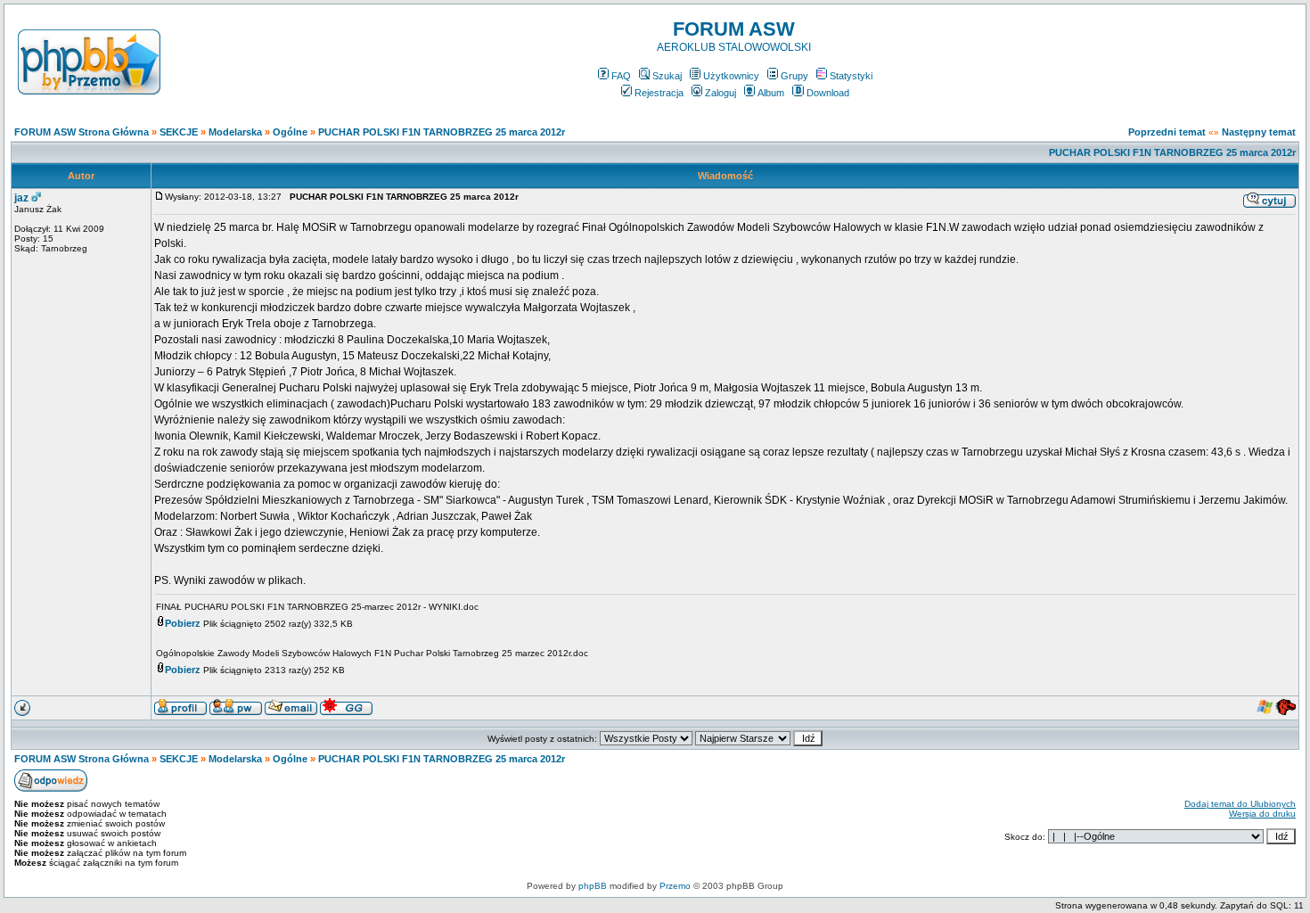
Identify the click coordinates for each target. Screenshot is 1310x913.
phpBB (592, 886)
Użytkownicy (731, 75)
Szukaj (667, 75)
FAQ (621, 75)
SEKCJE (179, 132)
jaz (21, 198)
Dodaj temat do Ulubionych (1240, 804)
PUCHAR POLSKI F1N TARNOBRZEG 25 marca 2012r (441, 132)
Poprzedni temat (1167, 132)
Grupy (794, 75)
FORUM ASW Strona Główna (81, 132)
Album (770, 92)
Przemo (675, 886)
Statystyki (851, 75)
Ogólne (290, 132)
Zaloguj (720, 92)
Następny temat (1259, 132)
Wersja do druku (1262, 813)
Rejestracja (659, 92)
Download (827, 92)
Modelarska (235, 132)
